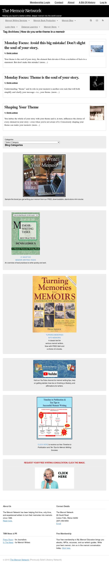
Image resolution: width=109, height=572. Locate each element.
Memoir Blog (67, 20)
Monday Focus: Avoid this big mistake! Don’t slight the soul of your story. (44, 45)
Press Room (8, 539)
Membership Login (40, 2)
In (4, 542)
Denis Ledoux (12, 53)
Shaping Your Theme (21, 107)
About (71, 2)
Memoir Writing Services (16, 20)
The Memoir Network (21, 10)
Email (58, 523)
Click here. (66, 548)
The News (9, 542)
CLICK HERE (43, 444)
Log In (103, 2)
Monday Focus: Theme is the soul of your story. (41, 77)
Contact (59, 2)
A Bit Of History (87, 2)
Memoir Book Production (44, 20)
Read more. (7, 520)
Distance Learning (29, 26)
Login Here (10, 26)
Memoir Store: (50, 26)
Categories (9, 139)
